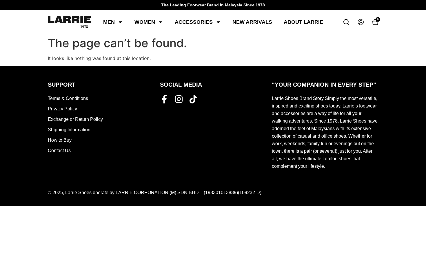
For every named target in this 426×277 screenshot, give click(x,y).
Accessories (194, 22)
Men (109, 22)
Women (144, 22)
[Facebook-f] (164, 99)
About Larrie (303, 22)
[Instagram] (178, 99)
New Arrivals (252, 22)
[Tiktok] (193, 99)
